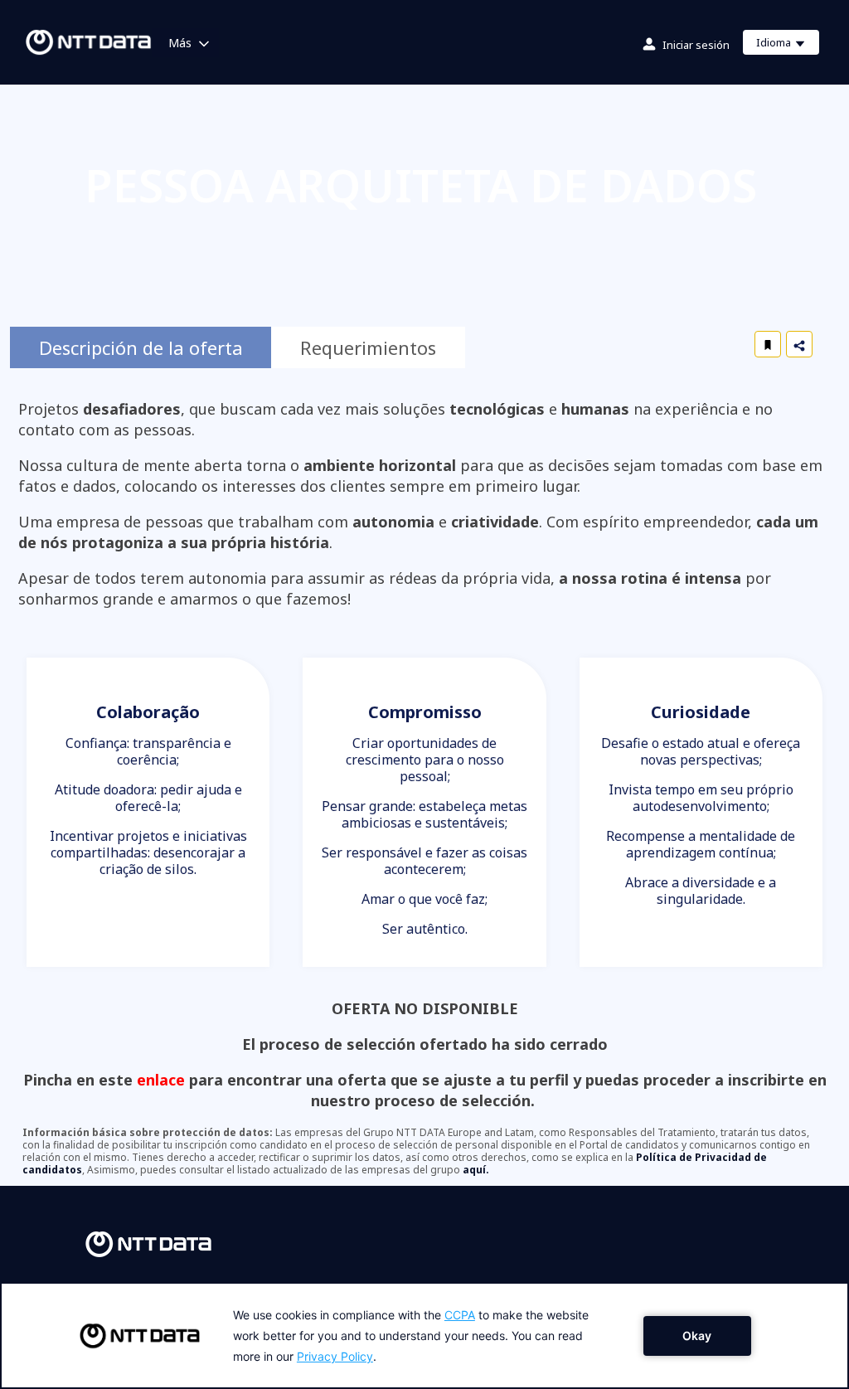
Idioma (787, 45)
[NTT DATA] (148, 1243)
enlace (161, 1080)
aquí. (476, 1170)
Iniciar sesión (696, 44)
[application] (424, 1335)
